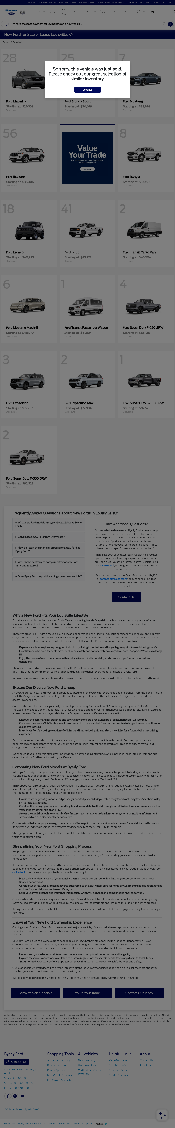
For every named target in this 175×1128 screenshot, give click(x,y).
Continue (87, 89)
